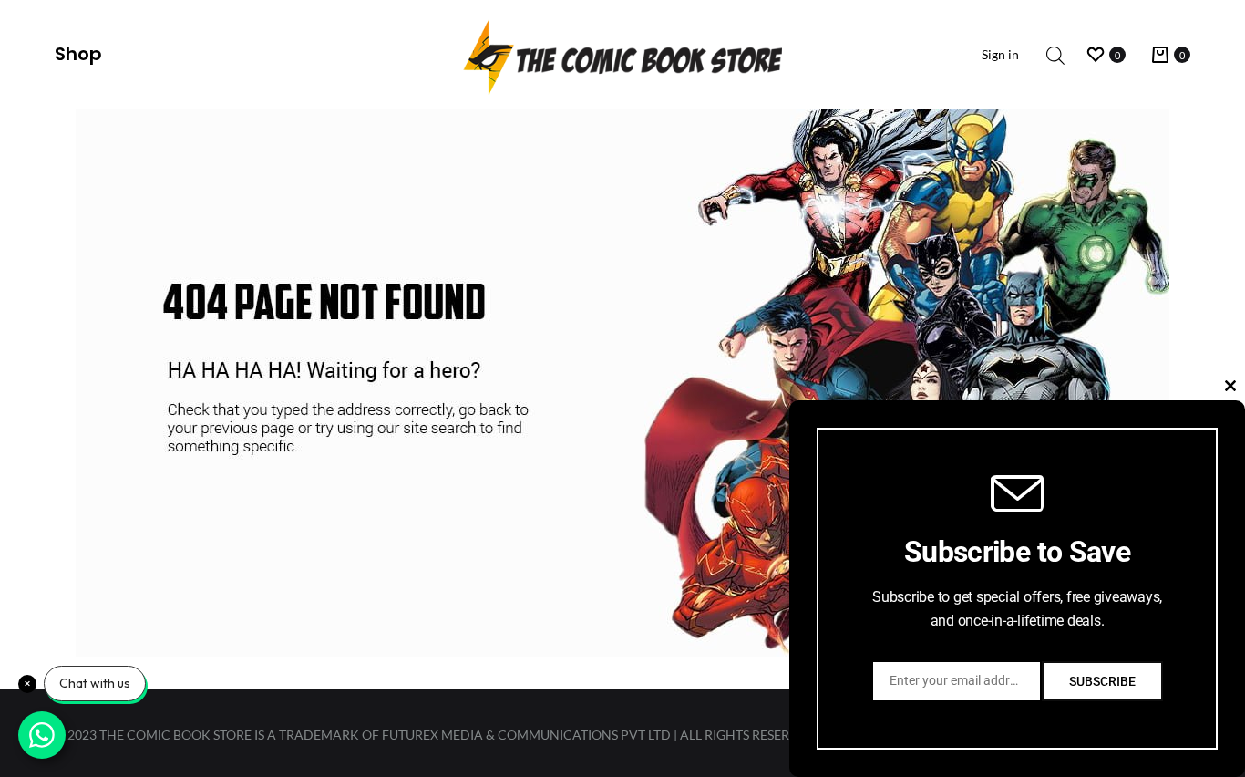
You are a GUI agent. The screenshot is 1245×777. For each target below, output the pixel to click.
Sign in (1000, 54)
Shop (78, 54)
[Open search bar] (1055, 55)
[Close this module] (1230, 385)
